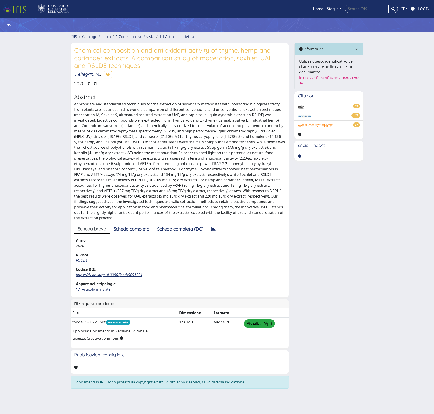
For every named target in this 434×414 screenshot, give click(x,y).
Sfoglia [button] (333, 8)
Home (318, 8)
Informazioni (313, 49)
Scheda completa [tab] (131, 229)
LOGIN (423, 8)
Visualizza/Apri (259, 323)
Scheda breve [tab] (92, 228)
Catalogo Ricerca (96, 36)
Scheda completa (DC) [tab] (180, 229)
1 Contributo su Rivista (135, 36)
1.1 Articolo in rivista (176, 36)
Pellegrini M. (87, 74)
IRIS (74, 36)
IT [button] (403, 8)
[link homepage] (16, 8)
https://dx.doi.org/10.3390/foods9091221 (109, 274)
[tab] (213, 229)
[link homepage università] (53, 8)
